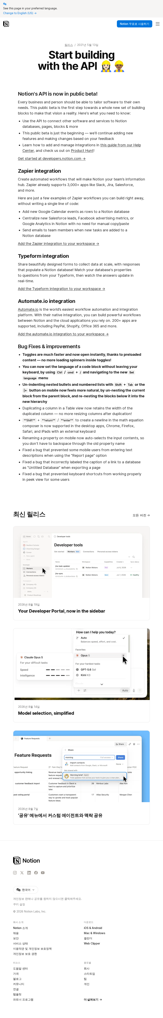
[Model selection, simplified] (81, 675)
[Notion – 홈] (6, 23)
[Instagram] (15, 873)
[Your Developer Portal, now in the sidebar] (81, 573)
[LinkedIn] (29, 872)
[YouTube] (43, 873)
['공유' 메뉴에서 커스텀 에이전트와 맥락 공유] (81, 777)
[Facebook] (36, 873)
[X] (21, 873)
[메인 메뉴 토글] (157, 23)
